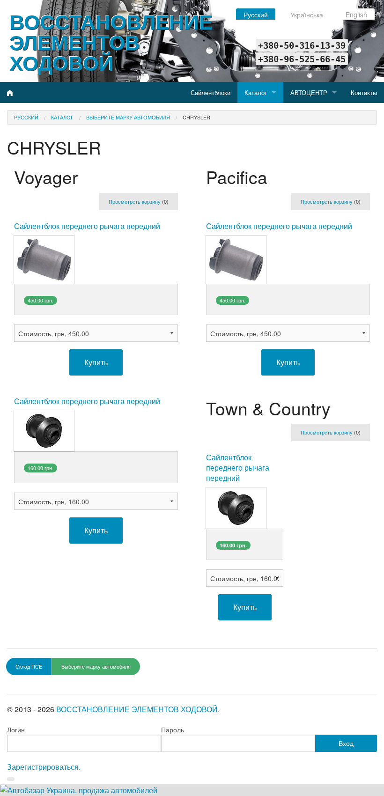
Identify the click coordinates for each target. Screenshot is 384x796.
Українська (306, 14)
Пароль (172, 729)
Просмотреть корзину (135, 201)
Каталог (255, 92)
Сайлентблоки (210, 92)
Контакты (364, 92)
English (356, 14)
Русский (256, 14)
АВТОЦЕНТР (308, 92)
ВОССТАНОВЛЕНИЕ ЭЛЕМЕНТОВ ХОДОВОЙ (111, 41)
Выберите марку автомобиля (128, 117)
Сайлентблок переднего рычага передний (87, 226)
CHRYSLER (196, 117)
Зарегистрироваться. (44, 766)
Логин (16, 729)
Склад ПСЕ (28, 666)
